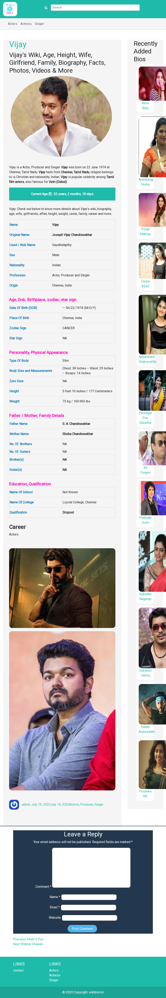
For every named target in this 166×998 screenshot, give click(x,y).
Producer (86, 804)
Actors (12, 24)
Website (55, 918)
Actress (26, 24)
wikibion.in (96, 992)
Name (55, 897)
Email (55, 907)
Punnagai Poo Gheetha (145, 418)
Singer (39, 24)
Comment (43, 887)
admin (26, 804)
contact (18, 970)
